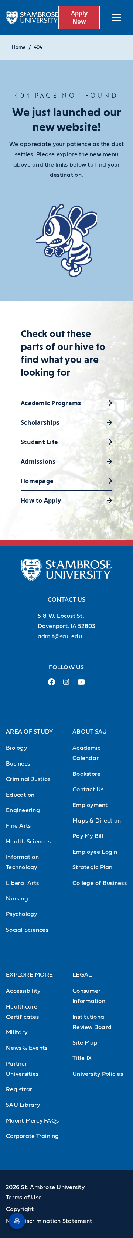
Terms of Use (24, 1197)
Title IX (82, 1058)
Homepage (37, 481)
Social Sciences (27, 930)
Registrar (19, 1089)
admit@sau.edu (60, 636)
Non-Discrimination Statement (49, 1221)
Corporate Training (32, 1136)
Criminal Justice (28, 779)
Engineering (23, 810)
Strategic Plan (92, 867)
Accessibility (23, 991)
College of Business (99, 883)
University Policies (97, 1074)
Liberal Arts (22, 883)
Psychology (21, 914)
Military (16, 1032)
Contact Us (88, 789)
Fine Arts (18, 826)
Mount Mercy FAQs (32, 1121)
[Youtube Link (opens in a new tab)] (81, 685)
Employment (90, 805)
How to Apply (41, 500)
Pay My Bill (87, 836)
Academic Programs (51, 403)
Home (18, 47)
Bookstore (86, 774)
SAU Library (23, 1105)
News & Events (26, 1048)
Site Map (85, 1043)
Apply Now (79, 17)
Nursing (17, 899)
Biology (16, 748)
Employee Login (94, 852)
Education (20, 795)
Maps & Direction (96, 821)
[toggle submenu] (116, 17)
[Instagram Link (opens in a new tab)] (66, 685)
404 (38, 47)
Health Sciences (28, 842)
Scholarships (40, 422)
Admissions (38, 461)
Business (18, 764)
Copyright (20, 1209)
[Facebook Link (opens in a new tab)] (52, 684)
